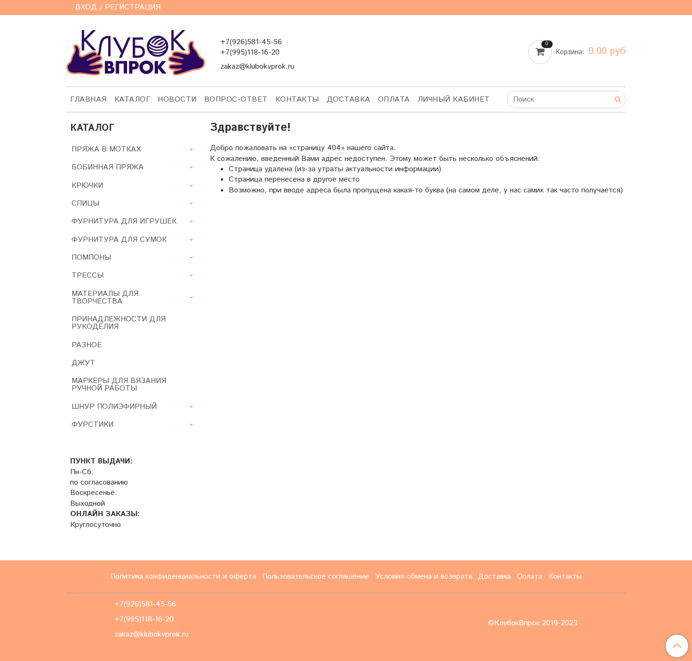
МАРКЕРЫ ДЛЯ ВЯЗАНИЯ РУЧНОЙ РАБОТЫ (119, 384)
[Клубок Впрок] (135, 52)
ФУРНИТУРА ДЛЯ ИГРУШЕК (124, 221)
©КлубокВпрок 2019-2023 (533, 623)
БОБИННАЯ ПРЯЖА (108, 167)
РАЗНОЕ (87, 345)
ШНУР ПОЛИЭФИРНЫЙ (114, 406)
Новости (177, 99)
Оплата (394, 99)
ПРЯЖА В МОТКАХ (106, 149)
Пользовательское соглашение (315, 576)
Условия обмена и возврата (423, 576)
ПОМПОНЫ (91, 257)
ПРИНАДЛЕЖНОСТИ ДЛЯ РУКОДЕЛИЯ (119, 323)
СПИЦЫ (85, 203)
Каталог (132, 99)
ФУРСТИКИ (92, 424)
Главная (88, 99)
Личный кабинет (454, 99)
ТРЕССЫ (88, 275)
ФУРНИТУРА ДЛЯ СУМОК (119, 239)
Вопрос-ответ (236, 99)
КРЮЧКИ (87, 185)
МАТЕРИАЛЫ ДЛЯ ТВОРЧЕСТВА (105, 297)
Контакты (297, 99)
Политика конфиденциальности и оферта (183, 576)
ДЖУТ (83, 363)
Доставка (348, 99)
